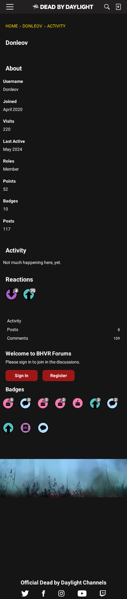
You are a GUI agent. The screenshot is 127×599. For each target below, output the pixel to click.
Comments (63, 338)
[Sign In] (118, 7)
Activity (14, 320)
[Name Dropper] (25, 428)
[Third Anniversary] (43, 403)
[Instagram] (61, 595)
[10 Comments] (112, 403)
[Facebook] (43, 595)
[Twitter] (25, 595)
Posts (63, 329)
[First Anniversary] (78, 403)
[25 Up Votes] (95, 403)
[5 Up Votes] (8, 428)
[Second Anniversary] (60, 403)
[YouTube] (82, 595)
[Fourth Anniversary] (8, 403)
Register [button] (58, 375)
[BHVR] (63, 7)
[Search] (107, 7)
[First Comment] (43, 428)
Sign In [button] (21, 375)
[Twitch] (103, 595)
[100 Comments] (25, 403)
